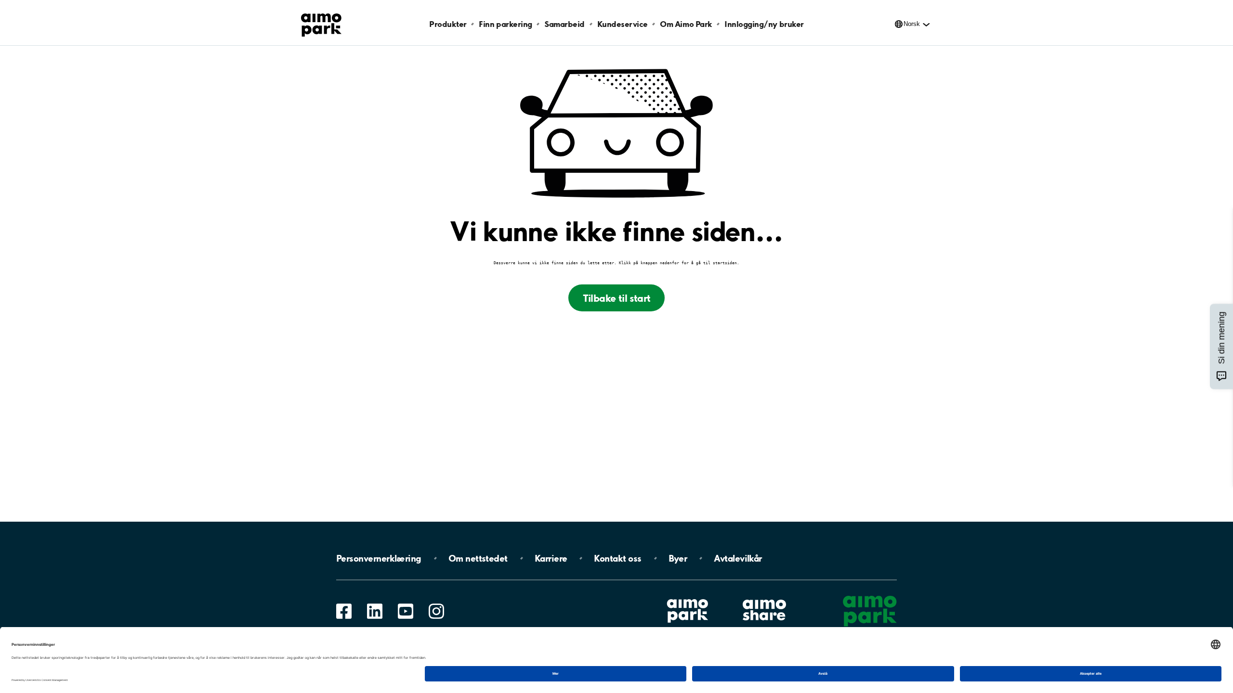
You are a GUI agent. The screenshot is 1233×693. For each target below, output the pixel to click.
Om (478, 558)
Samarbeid (564, 24)
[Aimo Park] (321, 23)
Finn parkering (505, 24)
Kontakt (617, 558)
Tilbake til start (617, 298)
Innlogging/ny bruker (763, 24)
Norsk (912, 23)
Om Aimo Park (686, 24)
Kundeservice (622, 24)
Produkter (448, 24)
